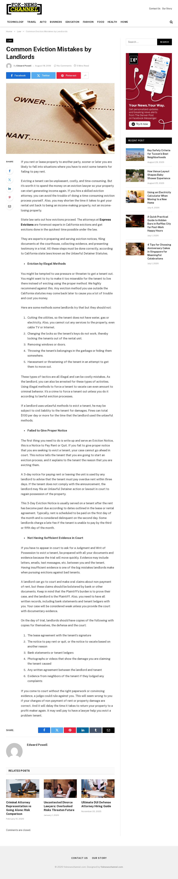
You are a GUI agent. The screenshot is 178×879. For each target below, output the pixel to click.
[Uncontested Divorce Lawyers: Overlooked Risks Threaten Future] (60, 788)
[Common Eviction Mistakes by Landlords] (60, 118)
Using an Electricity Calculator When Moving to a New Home (159, 197)
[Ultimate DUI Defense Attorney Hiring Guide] (98, 788)
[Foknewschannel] (24, 8)
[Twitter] (9, 179)
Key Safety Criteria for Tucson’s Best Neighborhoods (158, 154)
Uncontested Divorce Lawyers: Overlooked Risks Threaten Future (59, 806)
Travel (31, 22)
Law (9, 41)
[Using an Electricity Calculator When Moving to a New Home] (135, 196)
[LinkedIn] (9, 188)
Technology (15, 22)
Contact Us (154, 8)
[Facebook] (9, 170)
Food (100, 22)
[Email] (9, 206)
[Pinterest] (9, 197)
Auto (43, 22)
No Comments (64, 66)
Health (112, 22)
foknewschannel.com (112, 867)
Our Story (167, 8)
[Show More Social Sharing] (85, 75)
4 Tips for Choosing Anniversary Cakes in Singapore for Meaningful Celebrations (159, 251)
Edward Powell (24, 66)
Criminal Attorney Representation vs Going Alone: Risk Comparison (18, 808)
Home (124, 22)
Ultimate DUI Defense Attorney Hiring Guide (96, 804)
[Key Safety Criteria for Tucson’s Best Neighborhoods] (135, 154)
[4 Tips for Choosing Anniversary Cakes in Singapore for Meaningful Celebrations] (135, 249)
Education (72, 22)
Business (56, 22)
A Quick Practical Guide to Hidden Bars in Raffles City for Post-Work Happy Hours (159, 223)
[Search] (171, 22)
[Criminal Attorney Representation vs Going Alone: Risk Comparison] (22, 788)
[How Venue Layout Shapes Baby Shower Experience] (135, 175)
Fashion (88, 22)
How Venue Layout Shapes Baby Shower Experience (158, 175)
